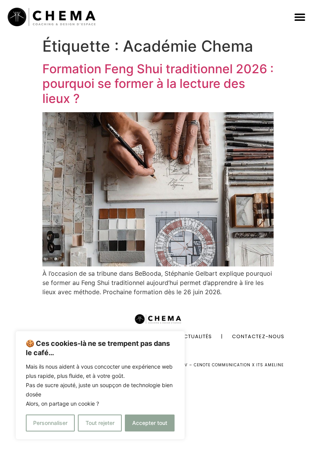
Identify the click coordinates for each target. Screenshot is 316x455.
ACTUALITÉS (196, 336)
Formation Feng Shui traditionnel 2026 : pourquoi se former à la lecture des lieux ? (158, 83)
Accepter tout (149, 423)
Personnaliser (50, 423)
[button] (299, 17)
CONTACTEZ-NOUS (258, 336)
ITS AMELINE (270, 365)
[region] (100, 385)
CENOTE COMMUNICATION (222, 365)
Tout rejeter (100, 423)
